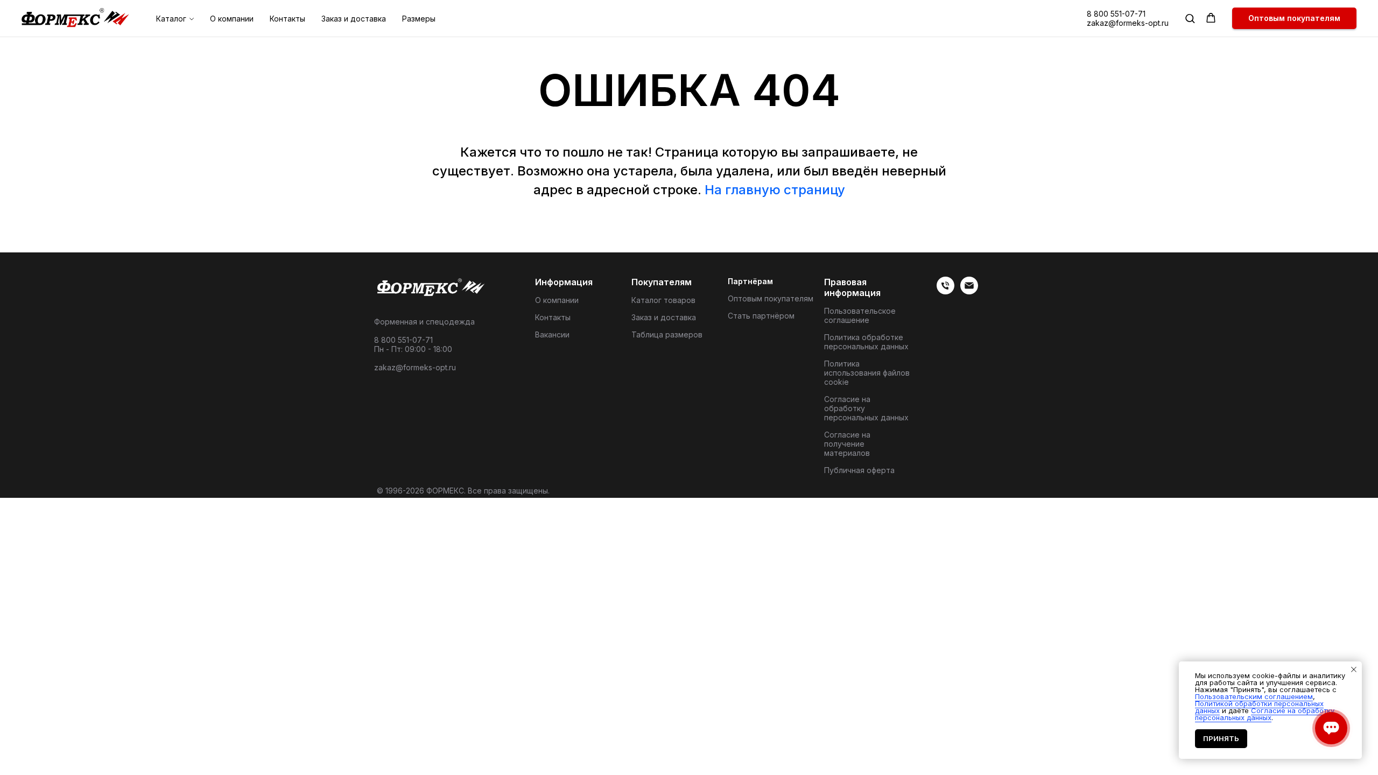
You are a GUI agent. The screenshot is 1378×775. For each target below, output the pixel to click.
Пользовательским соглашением (1254, 696)
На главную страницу (775, 190)
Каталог (171, 18)
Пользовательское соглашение (860, 315)
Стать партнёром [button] (761, 315)
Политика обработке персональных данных (866, 342)
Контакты (287, 18)
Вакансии (552, 334)
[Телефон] (945, 291)
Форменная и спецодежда (424, 321)
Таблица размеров (666, 334)
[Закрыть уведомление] (1353, 669)
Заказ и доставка (353, 18)
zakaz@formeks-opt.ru (1128, 22)
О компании (232, 18)
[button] (1190, 18)
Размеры (418, 18)
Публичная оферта (859, 470)
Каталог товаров (663, 300)
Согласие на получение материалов (847, 443)
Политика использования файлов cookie (867, 372)
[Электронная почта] (969, 291)
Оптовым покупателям (770, 298)
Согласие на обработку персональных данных (866, 408)
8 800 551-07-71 (1116, 13)
